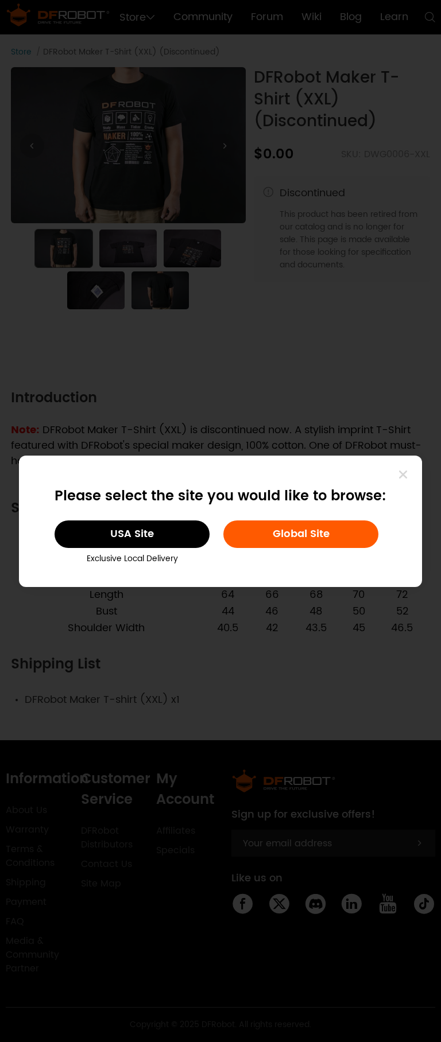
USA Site (132, 534)
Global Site (301, 534)
